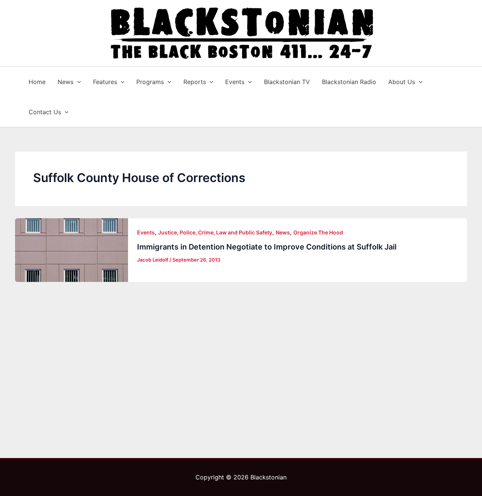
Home (37, 82)
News (65, 82)
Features (105, 82)
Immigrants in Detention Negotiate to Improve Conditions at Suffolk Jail (267, 246)
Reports (194, 82)
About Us (401, 82)
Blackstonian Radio (349, 82)
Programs (150, 82)
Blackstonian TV (287, 82)
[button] (77, 82)
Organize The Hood (318, 232)
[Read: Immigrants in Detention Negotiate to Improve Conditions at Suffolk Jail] (71, 250)
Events (234, 82)
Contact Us (45, 112)
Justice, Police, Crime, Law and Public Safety (215, 232)
